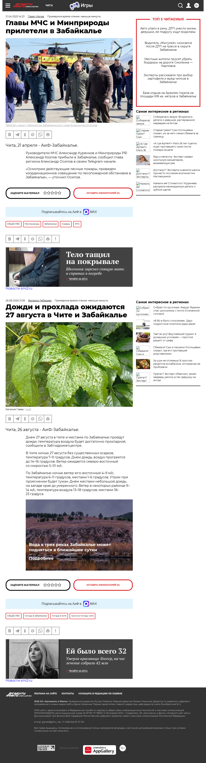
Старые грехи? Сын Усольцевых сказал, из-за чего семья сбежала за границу (175, 133)
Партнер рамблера (68, 748)
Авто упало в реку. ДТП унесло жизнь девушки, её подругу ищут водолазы (168, 30)
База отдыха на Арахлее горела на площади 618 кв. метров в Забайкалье (168, 94)
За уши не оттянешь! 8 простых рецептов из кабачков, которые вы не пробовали (176, 364)
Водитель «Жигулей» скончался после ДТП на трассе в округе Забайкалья (168, 46)
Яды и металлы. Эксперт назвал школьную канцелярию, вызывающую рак (173, 160)
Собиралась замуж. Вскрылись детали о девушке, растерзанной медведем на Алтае (174, 120)
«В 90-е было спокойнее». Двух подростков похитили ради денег (174, 322)
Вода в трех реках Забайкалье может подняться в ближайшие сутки (70, 547)
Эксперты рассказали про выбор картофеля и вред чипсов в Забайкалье (168, 79)
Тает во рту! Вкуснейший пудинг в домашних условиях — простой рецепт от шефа (174, 337)
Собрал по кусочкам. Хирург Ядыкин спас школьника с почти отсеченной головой (176, 310)
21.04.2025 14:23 (15, 16)
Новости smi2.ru (19, 288)
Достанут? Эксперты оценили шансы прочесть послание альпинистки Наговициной (176, 173)
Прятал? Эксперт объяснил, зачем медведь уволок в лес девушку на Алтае (174, 377)
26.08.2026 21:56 (15, 300)
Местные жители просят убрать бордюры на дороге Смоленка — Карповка (168, 62)
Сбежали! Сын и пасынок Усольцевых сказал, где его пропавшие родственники (176, 350)
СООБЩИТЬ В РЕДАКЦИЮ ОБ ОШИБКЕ (100, 693)
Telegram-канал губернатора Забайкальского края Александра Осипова (51, 125)
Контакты (68, 693)
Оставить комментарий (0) (103, 193)
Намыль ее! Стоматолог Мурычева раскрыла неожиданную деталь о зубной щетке (175, 186)
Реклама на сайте (45, 693)
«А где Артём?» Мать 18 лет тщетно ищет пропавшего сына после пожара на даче (175, 146)
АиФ (28, 409)
